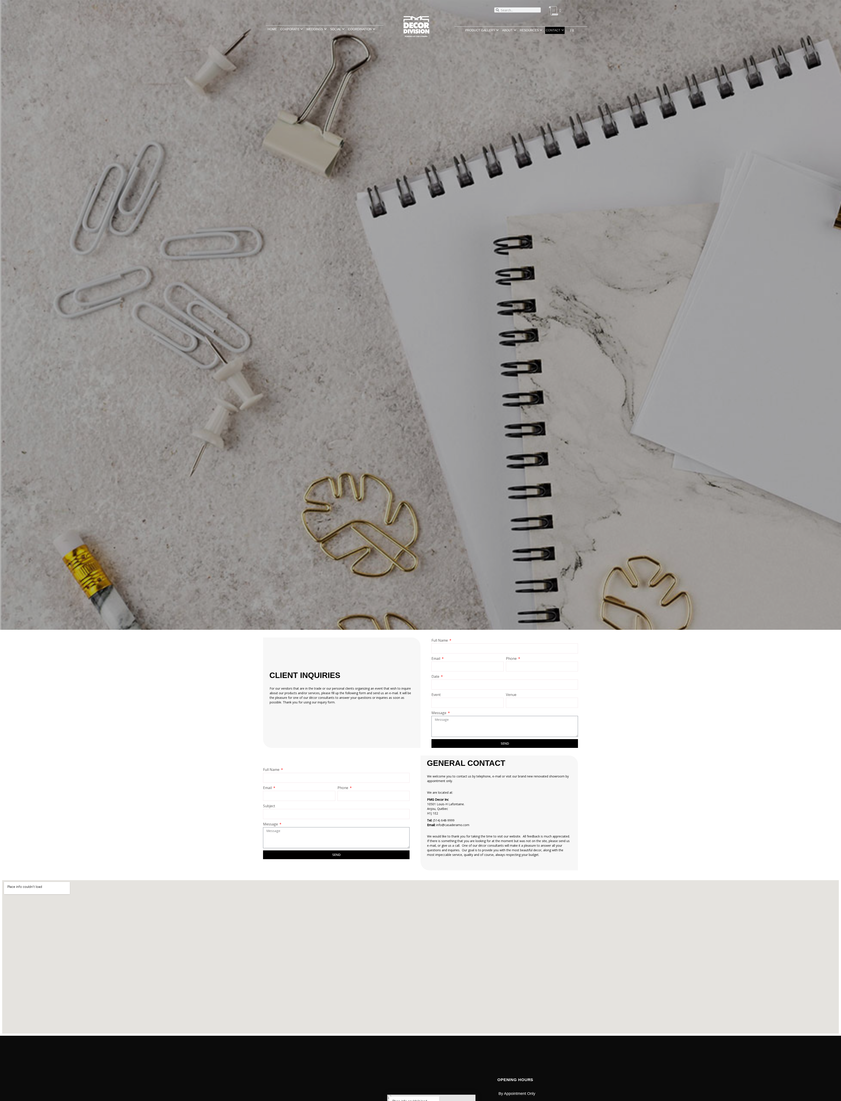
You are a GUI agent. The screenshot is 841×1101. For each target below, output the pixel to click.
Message (439, 712)
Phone (512, 658)
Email (436, 658)
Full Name (440, 640)
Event (436, 694)
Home (272, 29)
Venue (511, 694)
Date (435, 676)
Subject (269, 806)
